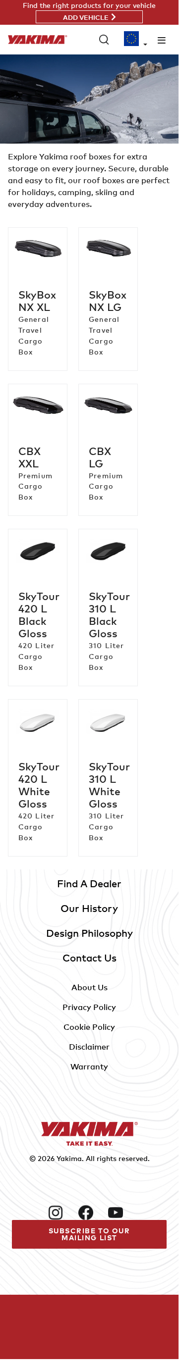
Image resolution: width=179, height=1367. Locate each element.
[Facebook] (89, 1212)
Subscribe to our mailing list (89, 1234)
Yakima (69, 1158)
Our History (89, 908)
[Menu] (161, 39)
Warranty (89, 1066)
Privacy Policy (89, 1007)
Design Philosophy (89, 933)
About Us (89, 987)
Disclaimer (89, 1047)
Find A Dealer (89, 883)
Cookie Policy (89, 1027)
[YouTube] (119, 1212)
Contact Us (89, 958)
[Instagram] (59, 1212)
